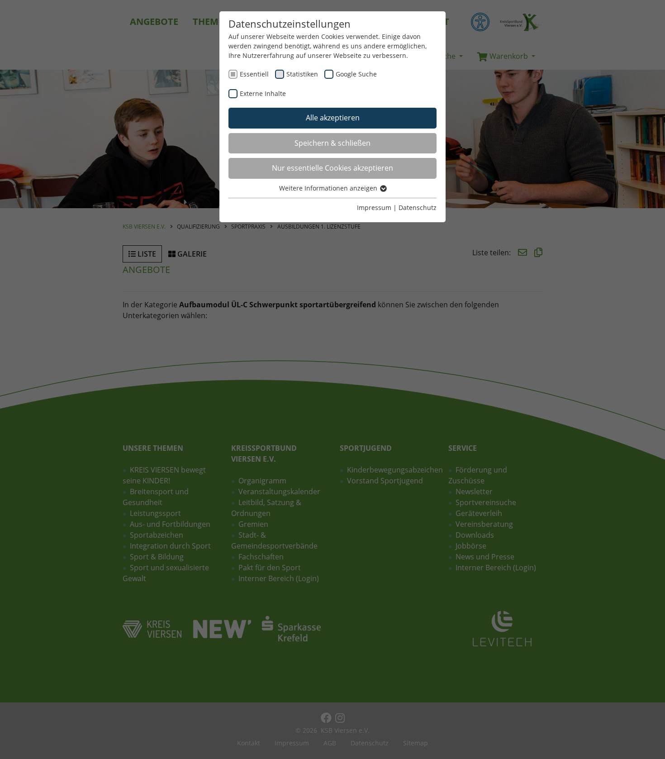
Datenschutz (418, 207)
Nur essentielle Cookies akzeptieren (332, 168)
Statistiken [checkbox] (302, 74)
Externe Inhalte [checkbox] (263, 93)
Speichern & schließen (332, 143)
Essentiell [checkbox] (254, 74)
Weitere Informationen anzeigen (329, 188)
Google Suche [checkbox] (356, 74)
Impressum (374, 207)
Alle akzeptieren (333, 118)
